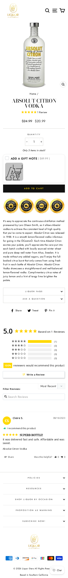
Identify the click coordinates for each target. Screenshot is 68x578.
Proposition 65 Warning (34, 510)
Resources (34, 488)
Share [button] (10, 457)
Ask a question (34, 299)
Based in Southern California (34, 575)
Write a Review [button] (36, 374)
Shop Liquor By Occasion (34, 499)
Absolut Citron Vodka (15, 448)
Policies (34, 477)
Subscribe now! (34, 521)
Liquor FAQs (34, 291)
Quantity (33, 134)
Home (33, 94)
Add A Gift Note (30, 158)
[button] (57, 457)
